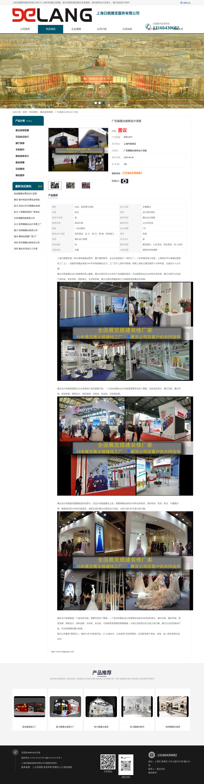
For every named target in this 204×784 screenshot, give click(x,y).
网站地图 (67, 767)
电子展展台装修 (65, 727)
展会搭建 (20, 162)
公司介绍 (101, 29)
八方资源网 (37, 767)
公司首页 (25, 29)
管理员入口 (57, 767)
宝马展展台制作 (101, 727)
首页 (25, 112)
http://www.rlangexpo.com (62, 651)
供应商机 (50, 29)
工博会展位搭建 (173, 727)
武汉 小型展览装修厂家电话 (27, 212)
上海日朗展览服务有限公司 (33, 763)
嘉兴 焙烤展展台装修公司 (25, 230)
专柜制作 (20, 149)
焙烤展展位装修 (137, 727)
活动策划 (20, 169)
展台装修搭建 (46, 112)
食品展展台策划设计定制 (25, 193)
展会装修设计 (22, 156)
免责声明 (47, 767)
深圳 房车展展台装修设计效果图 (28, 242)
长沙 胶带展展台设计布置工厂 (28, 224)
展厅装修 (20, 143)
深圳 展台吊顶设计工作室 (25, 249)
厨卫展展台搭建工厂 (29, 727)
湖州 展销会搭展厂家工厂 (25, 236)
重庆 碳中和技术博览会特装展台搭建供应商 (28, 200)
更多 (40, 186)
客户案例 (153, 29)
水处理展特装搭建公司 (24, 218)
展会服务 (20, 175)
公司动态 (127, 29)
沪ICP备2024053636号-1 (51, 758)
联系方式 (178, 29)
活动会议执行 (22, 137)
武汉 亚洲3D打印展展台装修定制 (28, 206)
